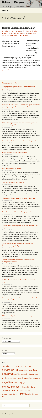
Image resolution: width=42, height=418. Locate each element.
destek (10, 33)
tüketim (15, 394)
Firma (26, 33)
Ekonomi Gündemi (11, 83)
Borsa (31, 366)
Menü (4, 10)
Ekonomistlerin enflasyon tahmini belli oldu (15, 152)
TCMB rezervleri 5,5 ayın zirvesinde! (13, 182)
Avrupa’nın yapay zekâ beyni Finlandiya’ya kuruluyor (18, 212)
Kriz (31, 378)
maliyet (4, 35)
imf (4, 378)
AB (3, 366)
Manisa (19, 31)
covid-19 (21, 370)
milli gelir (23, 387)
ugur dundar (24, 35)
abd (6, 366)
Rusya (33, 387)
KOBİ (30, 33)
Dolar (31, 370)
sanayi (4, 390)
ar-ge (5, 33)
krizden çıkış (36, 378)
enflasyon (16, 33)
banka (23, 366)
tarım (8, 391)
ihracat (36, 374)
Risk (28, 387)
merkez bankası (11, 386)
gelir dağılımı (29, 374)
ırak (3, 396)
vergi (28, 394)
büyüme (6, 369)
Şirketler (34, 31)
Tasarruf (14, 390)
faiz (18, 374)
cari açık (14, 369)
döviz (35, 370)
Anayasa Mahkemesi (17, 366)
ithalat (14, 378)
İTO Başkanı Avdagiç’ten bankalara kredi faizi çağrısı (17, 316)
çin (31, 394)
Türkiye (22, 393)
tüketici (27, 390)
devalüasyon (27, 370)
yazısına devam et (9, 70)
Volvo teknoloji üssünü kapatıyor (12, 168)
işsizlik (21, 378)
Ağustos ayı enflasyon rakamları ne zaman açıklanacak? (18, 198)
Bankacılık (27, 366)
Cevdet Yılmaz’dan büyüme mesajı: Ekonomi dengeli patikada (20, 141)
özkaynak (10, 35)
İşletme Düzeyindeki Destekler (18, 28)
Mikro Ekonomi (26, 31)
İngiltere (35, 394)
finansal (21, 33)
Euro (15, 374)
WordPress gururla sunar (9, 414)
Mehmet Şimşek (20, 383)
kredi (34, 33)
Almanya (10, 366)
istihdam (9, 378)
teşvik (15, 35)
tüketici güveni (7, 394)
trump (21, 390)
